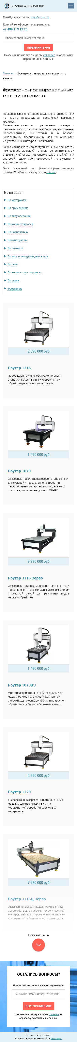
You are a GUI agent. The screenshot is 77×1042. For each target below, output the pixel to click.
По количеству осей (20, 224)
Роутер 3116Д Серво (27, 899)
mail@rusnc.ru (40, 17)
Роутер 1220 (19, 792)
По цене (13, 264)
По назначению (18, 232)
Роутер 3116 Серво (25, 578)
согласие (49, 55)
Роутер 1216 (19, 368)
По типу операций (19, 216)
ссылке (51, 172)
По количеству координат (24, 272)
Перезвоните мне (38, 47)
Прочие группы (17, 240)
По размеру (15, 248)
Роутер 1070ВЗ (22, 685)
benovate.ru (56, 1038)
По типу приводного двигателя (28, 256)
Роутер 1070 (19, 471)
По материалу (17, 200)
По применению (18, 208)
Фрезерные (15, 288)
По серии (13, 280)
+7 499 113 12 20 (15, 29)
